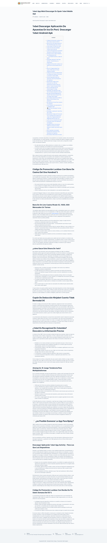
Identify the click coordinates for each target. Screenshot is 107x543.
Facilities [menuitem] (64, 3)
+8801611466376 (68, 534)
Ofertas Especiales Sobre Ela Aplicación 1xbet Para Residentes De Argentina (54, 79)
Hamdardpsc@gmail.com (79, 534)
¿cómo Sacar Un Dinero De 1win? (54, 46)
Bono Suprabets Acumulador (53, 130)
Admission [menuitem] (58, 3)
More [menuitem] (77, 3)
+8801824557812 (58, 534)
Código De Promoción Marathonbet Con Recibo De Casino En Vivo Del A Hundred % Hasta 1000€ (54, 74)
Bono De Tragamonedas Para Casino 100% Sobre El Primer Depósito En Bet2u (53, 70)
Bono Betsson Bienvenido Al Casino (54, 134)
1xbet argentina (55, 213)
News (47, 16)
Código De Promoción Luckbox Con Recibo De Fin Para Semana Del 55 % (54, 65)
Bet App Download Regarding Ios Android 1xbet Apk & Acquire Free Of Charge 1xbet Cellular (54, 95)
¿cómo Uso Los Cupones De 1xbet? (54, 119)
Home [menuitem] (33, 3)
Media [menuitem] (81, 3)
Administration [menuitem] (44, 3)
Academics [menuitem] (52, 3)
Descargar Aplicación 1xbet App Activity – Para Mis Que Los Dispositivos (54, 61)
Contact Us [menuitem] (85, 3)
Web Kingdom (65, 541)
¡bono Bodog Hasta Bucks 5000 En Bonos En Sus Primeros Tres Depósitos (54, 99)
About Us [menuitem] (37, 3)
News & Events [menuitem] (70, 3)
